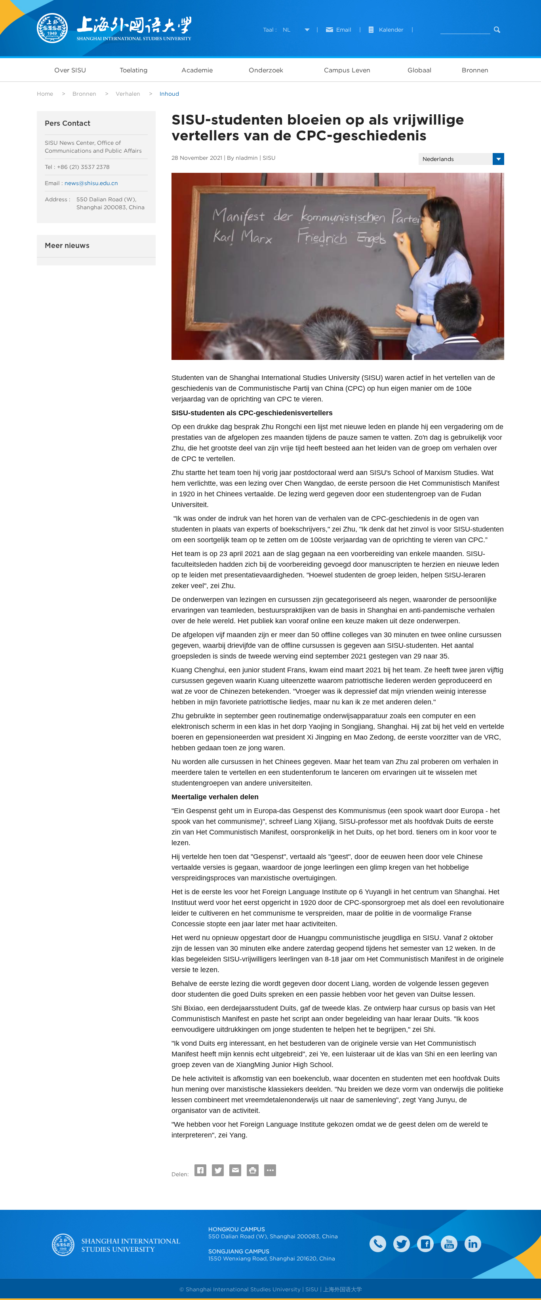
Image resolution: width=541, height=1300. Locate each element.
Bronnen (475, 70)
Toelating (134, 70)
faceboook (425, 1244)
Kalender (391, 29)
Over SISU (70, 70)
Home (45, 94)
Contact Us (378, 1244)
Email (343, 29)
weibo (449, 1244)
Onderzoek (266, 70)
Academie (197, 70)
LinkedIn (473, 1244)
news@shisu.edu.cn (91, 183)
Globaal (419, 70)
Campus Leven (347, 70)
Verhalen (128, 94)
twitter (401, 1244)
